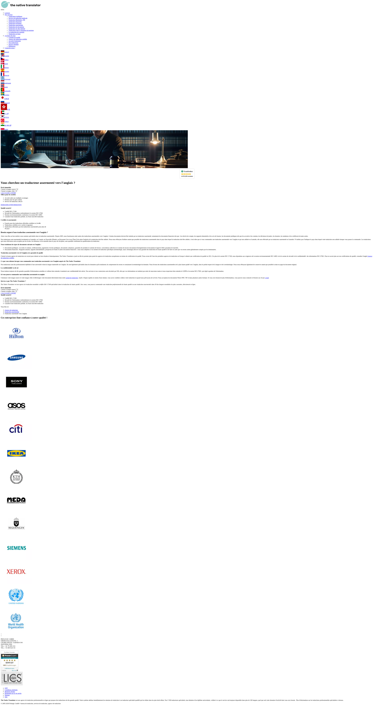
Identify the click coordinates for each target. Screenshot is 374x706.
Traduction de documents (16, 27)
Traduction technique (15, 23)
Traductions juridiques (15, 16)
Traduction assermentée (16, 25)
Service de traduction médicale (18, 18)
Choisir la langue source (8, 189)
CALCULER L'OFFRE (8, 193)
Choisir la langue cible (8, 191)
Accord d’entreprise (15, 41)
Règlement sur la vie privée (13, 693)
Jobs (6, 697)
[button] (187, 174)
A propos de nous (10, 36)
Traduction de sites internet (17, 28)
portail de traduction (72, 278)
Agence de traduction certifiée (18, 39)
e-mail (267, 278)
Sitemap (7, 695)
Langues (7, 13)
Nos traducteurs (13, 43)
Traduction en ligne (14, 34)
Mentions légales (10, 691)
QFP (6, 688)
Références (12, 46)
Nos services (8, 14)
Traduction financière (15, 21)
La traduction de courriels (16, 32)
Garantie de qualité (14, 37)
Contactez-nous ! (10, 48)
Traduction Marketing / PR (17, 20)
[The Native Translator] (21, 8)
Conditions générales (11, 690)
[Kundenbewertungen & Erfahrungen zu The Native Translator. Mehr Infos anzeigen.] (9, 671)
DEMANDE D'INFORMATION (11, 205)
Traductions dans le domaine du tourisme (21, 30)
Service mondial (14, 44)
